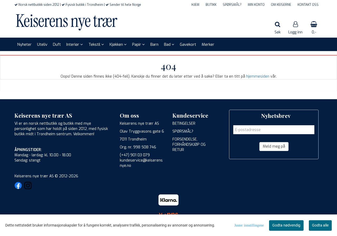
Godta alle (320, 225)
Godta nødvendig (286, 225)
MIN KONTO (256, 5)
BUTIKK (211, 5)
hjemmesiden (257, 76)
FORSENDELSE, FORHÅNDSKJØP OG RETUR (189, 144)
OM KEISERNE (281, 5)
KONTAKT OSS (308, 5)
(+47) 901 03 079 (135, 155)
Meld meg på (274, 146)
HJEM (195, 5)
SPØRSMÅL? (232, 5)
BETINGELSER (183, 123)
